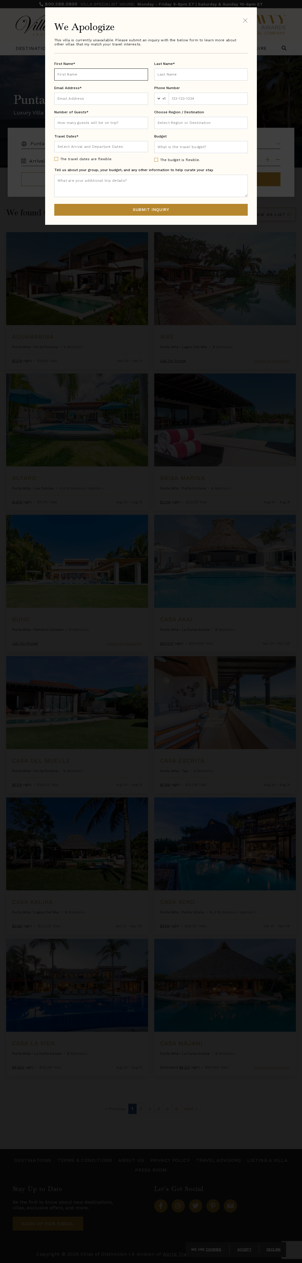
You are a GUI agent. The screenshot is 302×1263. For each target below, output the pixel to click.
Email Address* (68, 88)
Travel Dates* (66, 136)
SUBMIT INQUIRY (151, 209)
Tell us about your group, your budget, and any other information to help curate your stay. (134, 170)
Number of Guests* (71, 112)
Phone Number (167, 88)
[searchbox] (201, 123)
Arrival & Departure (82, 146)
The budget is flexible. (180, 160)
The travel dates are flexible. (86, 159)
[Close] (245, 20)
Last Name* (164, 64)
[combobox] (201, 123)
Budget (160, 136)
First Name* (64, 64)
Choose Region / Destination (179, 112)
